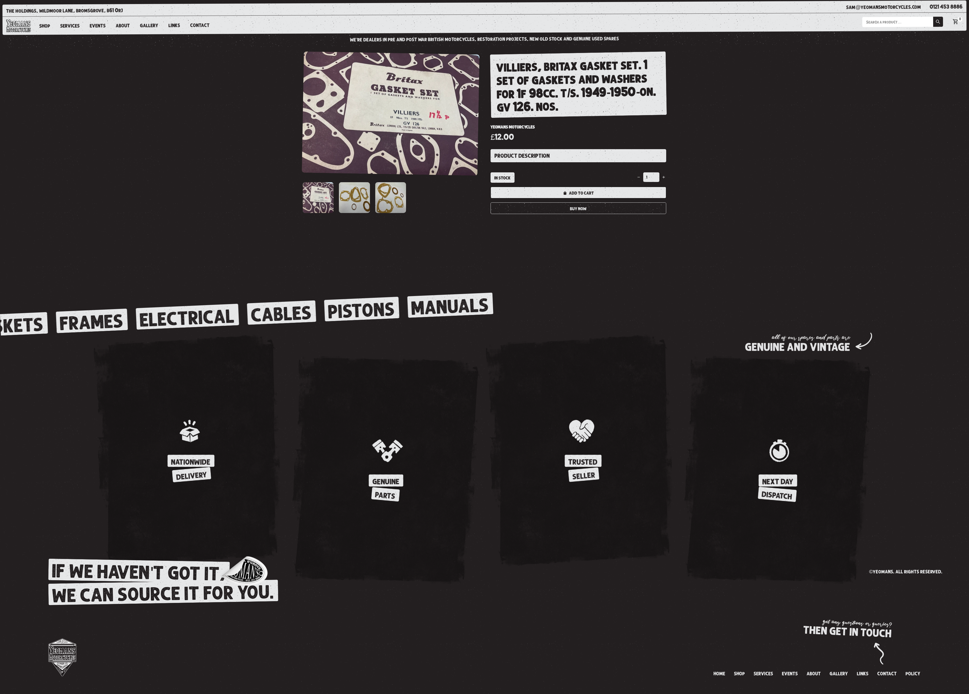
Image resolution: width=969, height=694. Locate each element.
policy (913, 674)
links (174, 25)
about (123, 26)
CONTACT (200, 25)
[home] (18, 25)
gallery (149, 25)
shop (44, 26)
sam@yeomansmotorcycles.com (883, 7)
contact (887, 674)
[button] (902, 22)
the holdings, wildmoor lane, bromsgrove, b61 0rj (64, 10)
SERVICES (70, 26)
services (763, 674)
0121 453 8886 (946, 7)
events (98, 26)
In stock (502, 178)
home (719, 674)
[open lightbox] (390, 113)
